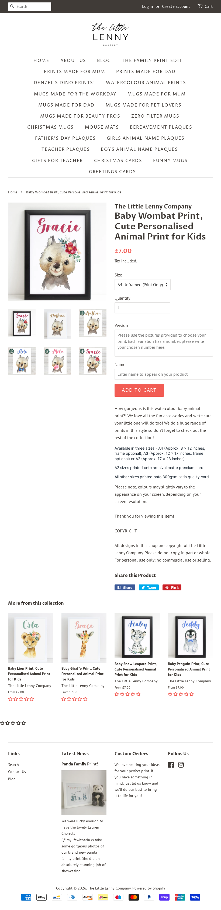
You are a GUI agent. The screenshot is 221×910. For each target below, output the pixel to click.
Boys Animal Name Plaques (139, 149)
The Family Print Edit (152, 61)
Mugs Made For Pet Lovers (143, 105)
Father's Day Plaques (65, 138)
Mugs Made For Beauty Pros (80, 116)
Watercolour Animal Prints (146, 83)
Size (118, 275)
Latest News (75, 754)
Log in (147, 6)
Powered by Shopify (148, 888)
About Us (73, 61)
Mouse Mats (102, 127)
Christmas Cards (118, 161)
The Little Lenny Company (109, 888)
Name (120, 364)
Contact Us (17, 771)
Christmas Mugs (50, 127)
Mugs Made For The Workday (75, 94)
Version (121, 325)
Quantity (122, 298)
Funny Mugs (170, 161)
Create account (176, 6)
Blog (104, 61)
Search (13, 764)
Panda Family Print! (79, 764)
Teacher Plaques (66, 149)
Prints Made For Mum (74, 72)
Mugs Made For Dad (66, 105)
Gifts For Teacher (57, 161)
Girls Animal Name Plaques (146, 138)
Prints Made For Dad (145, 72)
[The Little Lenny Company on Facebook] (171, 766)
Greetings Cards (112, 172)
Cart (209, 6)
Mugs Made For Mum (156, 94)
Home (41, 61)
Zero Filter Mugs (155, 116)
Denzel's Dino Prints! (64, 83)
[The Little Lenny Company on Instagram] (181, 766)
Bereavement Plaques (161, 127)
